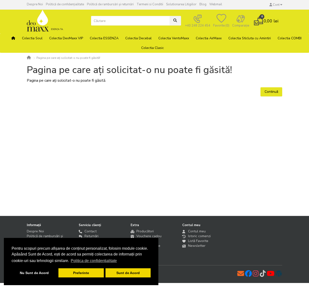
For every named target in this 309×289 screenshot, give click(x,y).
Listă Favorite (198, 241)
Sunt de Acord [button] (128, 273)
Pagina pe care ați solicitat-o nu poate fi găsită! (68, 58)
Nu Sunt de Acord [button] (34, 273)
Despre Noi (35, 4)
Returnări (91, 236)
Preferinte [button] (81, 273)
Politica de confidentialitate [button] (94, 261)
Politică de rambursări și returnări (110, 4)
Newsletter (196, 245)
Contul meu (197, 231)
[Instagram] (256, 275)
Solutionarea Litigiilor (181, 4)
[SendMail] (241, 275)
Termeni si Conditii (150, 4)
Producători (145, 231)
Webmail (215, 4)
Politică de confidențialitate (65, 4)
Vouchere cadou (149, 236)
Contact (90, 231)
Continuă (271, 91)
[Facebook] (249, 275)
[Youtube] (271, 275)
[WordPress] (278, 275)
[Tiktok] (263, 275)
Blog (202, 4)
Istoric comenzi (199, 236)
